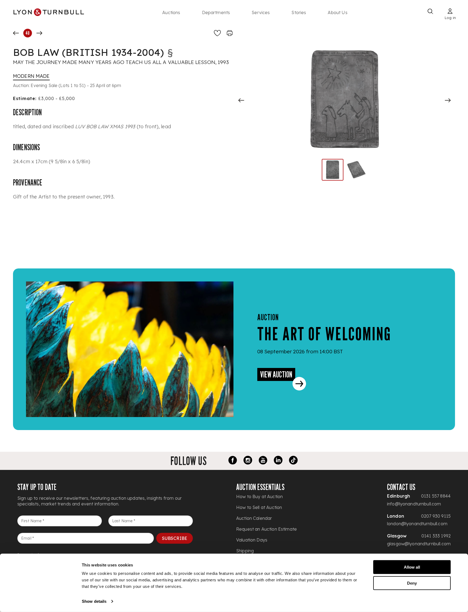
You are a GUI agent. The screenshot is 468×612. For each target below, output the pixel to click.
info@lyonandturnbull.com (414, 504)
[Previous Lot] (16, 33)
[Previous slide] (241, 100)
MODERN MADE (31, 76)
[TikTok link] (293, 461)
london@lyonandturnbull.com (417, 523)
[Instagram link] (247, 461)
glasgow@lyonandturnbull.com (419, 543)
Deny (412, 583)
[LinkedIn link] (278, 461)
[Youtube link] (263, 461)
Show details (94, 601)
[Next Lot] (39, 33)
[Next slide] (448, 100)
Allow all (412, 567)
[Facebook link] (232, 461)
